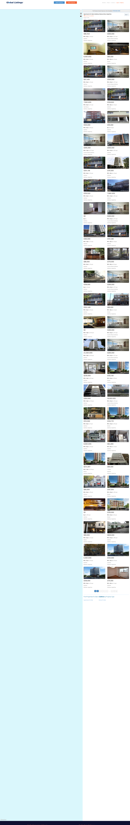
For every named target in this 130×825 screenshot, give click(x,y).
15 (114, 591)
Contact (113, 2)
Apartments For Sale (88, 600)
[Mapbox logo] (3, 820)
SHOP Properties (59, 2)
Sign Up (121, 2)
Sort (126, 14)
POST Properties (71, 2)
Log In (117, 2)
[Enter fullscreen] (81, 14)
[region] (41, 413)
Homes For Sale (102, 600)
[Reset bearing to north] (81, 11)
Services (104, 2)
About (108, 2)
